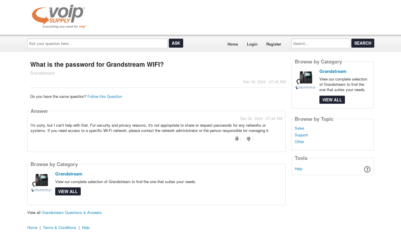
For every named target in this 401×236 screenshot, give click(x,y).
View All (68, 191)
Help (298, 168)
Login (252, 44)
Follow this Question (104, 96)
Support (301, 135)
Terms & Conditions (59, 227)
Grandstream (68, 173)
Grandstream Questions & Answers (72, 212)
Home (233, 44)
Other (299, 142)
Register (273, 44)
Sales (299, 128)
